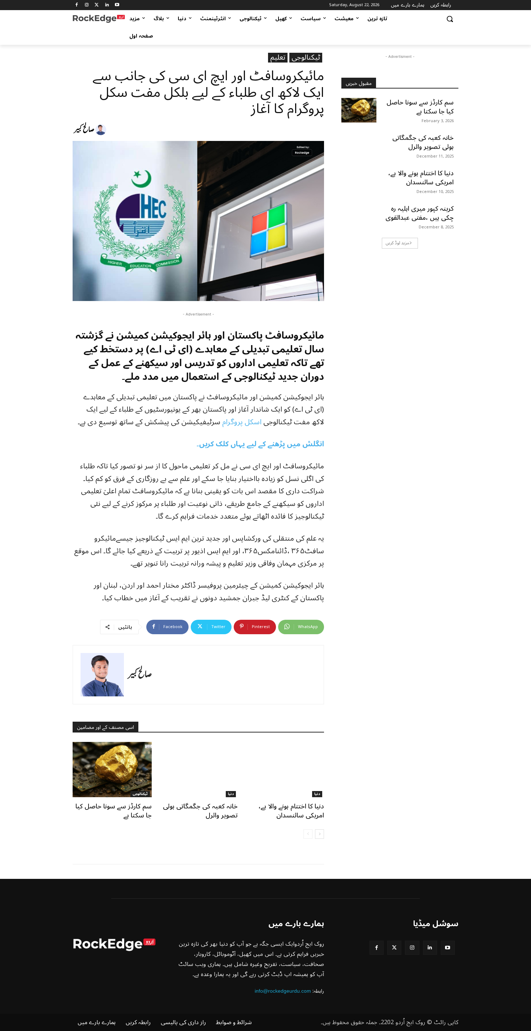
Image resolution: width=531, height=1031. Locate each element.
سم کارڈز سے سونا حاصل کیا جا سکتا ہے (113, 810)
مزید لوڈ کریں (397, 243)
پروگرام (232, 422)
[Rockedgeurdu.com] (99, 18)
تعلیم (277, 58)
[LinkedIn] (107, 5)
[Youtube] (117, 5)
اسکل (253, 422)
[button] (449, 18)
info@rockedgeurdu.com (283, 991)
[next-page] (319, 834)
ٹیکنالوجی (306, 58)
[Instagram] (87, 5)
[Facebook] (77, 5)
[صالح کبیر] (101, 129)
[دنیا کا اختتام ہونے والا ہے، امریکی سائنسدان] (284, 769)
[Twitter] (97, 5)
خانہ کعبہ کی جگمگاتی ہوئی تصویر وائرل (200, 810)
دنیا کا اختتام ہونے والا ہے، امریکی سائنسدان (291, 810)
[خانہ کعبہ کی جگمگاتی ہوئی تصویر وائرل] (198, 769)
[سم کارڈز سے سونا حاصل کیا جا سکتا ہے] (112, 769)
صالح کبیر (84, 129)
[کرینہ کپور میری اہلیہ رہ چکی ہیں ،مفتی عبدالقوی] (358, 216)
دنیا (231, 794)
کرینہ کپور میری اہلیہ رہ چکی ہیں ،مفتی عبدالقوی (419, 213)
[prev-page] (307, 834)
